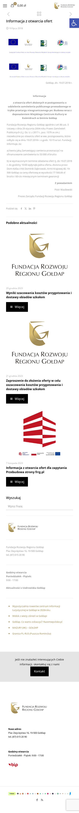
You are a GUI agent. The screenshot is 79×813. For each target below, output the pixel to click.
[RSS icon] (42, 800)
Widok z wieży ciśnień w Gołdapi (29, 616)
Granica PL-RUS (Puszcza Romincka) (31, 633)
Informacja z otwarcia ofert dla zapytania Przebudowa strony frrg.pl (36, 470)
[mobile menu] (5, 5)
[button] (74, 23)
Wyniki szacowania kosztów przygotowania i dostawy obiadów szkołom (39, 295)
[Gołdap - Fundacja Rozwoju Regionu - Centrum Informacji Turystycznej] (64, 5)
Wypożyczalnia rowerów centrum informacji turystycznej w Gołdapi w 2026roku (36, 608)
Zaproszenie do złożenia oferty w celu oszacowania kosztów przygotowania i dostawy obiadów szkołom (34, 385)
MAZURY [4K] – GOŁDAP (25, 627)
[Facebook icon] (37, 800)
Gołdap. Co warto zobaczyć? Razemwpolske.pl (37, 621)
